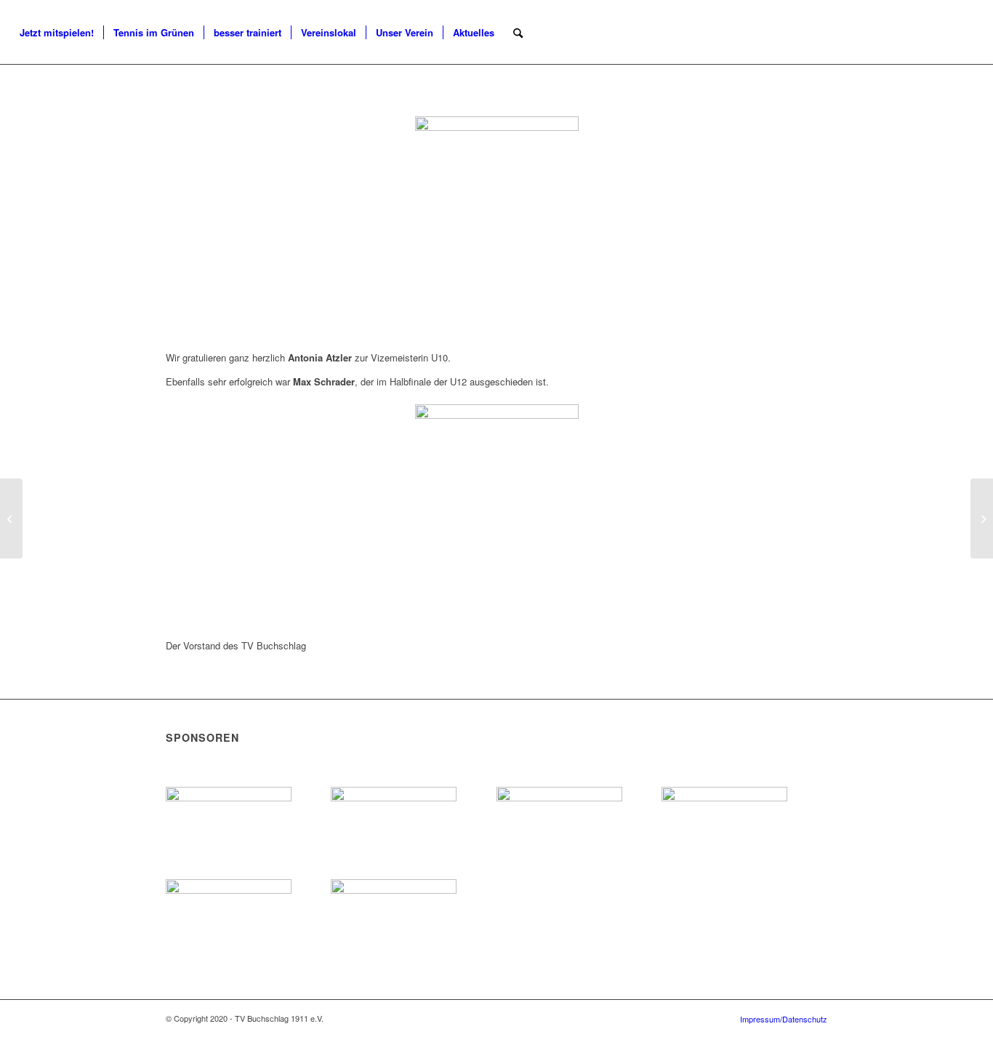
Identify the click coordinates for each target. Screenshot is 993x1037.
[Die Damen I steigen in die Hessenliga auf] (981, 518)
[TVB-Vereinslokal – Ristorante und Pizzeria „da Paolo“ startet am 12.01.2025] (11, 518)
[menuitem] (56, 32)
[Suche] (518, 32)
